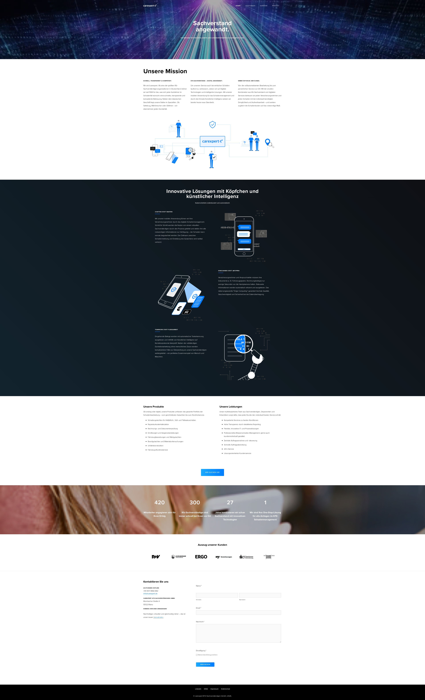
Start (238, 6)
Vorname (198, 600)
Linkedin (198, 689)
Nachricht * (200, 621)
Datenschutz (225, 689)
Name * (199, 586)
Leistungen (250, 6)
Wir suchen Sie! (212, 472)
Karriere (264, 6)
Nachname (242, 600)
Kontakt (275, 6)
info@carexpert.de (150, 593)
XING (206, 689)
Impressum (214, 689)
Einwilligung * (201, 650)
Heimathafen (158, 617)
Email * (198, 608)
